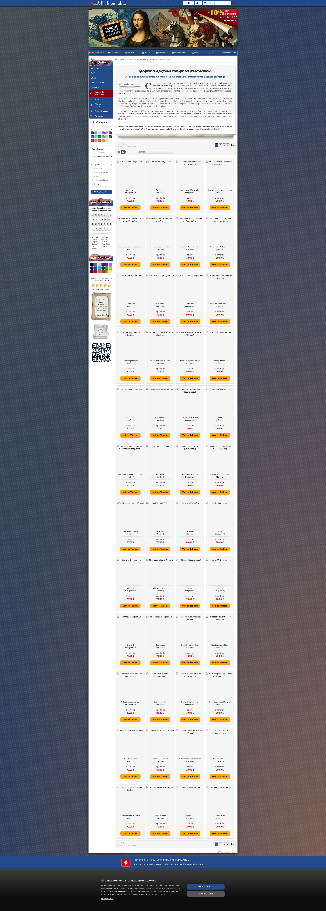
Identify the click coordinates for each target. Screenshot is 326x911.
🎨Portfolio (129, 52)
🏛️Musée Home (178, 52)
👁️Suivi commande (228, 52)
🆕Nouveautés (162, 52)
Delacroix (95, 237)
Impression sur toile (104, 157)
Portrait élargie (102, 172)
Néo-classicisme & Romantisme (140, 59)
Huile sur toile (102, 153)
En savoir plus (107, 898)
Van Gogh (106, 244)
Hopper (94, 244)
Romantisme (161, 106)
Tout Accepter (205, 887)
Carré (98, 184)
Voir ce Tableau (130, 207)
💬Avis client (113, 52)
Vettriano (106, 246)
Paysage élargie (102, 180)
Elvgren (94, 242)
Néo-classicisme (207, 91)
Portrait (99, 169)
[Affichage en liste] (119, 152)
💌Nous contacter (96, 52)
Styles (122, 59)
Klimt (94, 246)
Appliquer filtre (103, 192)
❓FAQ (211, 52)
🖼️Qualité (146, 52)
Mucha (105, 237)
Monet (94, 249)
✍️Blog (195, 52)
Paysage (99, 176)
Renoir (104, 242)
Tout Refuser (206, 894)
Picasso (105, 239)
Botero (94, 239)
